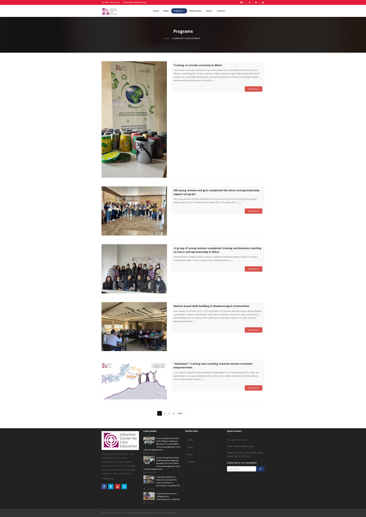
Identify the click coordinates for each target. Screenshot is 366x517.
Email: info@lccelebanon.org (240, 446)
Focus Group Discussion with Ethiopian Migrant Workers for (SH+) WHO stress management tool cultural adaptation (161, 463)
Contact (221, 10)
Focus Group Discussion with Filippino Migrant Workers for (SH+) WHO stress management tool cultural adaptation (161, 444)
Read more (253, 89)
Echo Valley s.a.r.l (170, 513)
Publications (195, 10)
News (166, 10)
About (209, 10)
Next (180, 413)
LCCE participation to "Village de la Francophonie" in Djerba (168, 496)
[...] (213, 80)
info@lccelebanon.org (136, 2)
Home (156, 10)
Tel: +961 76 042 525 (236, 440)
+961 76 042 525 (112, 2)
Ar (243, 2)
